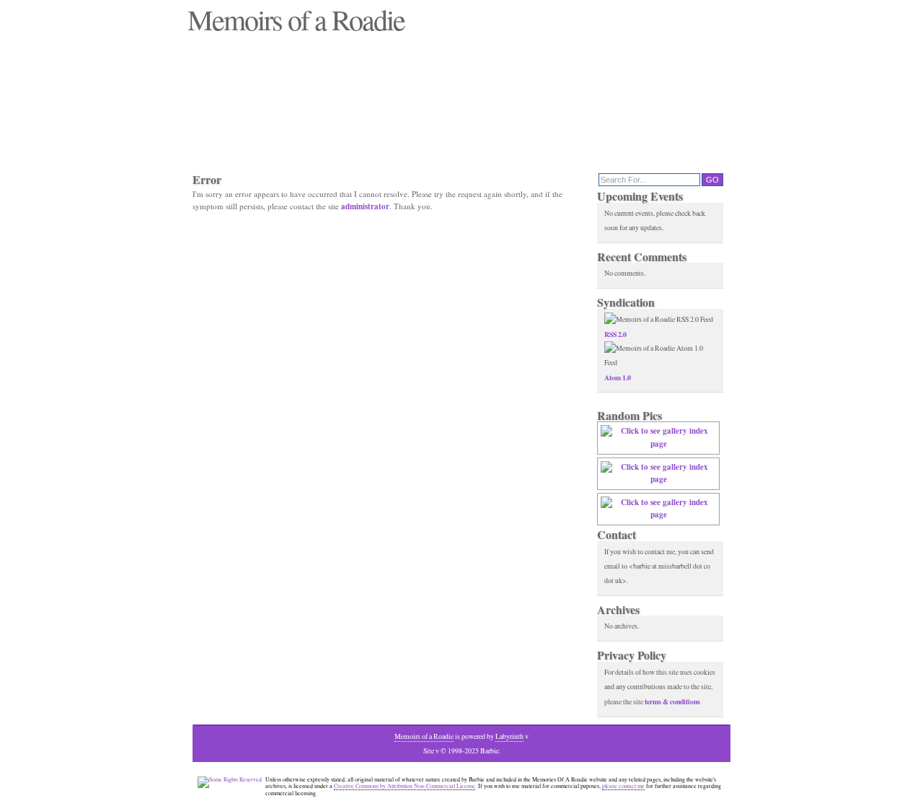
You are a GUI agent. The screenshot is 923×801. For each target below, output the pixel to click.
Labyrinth (509, 736)
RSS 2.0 (615, 334)
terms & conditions (672, 701)
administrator (365, 206)
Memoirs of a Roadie (424, 736)
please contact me (623, 785)
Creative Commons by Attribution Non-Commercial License (404, 785)
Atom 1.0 (617, 377)
